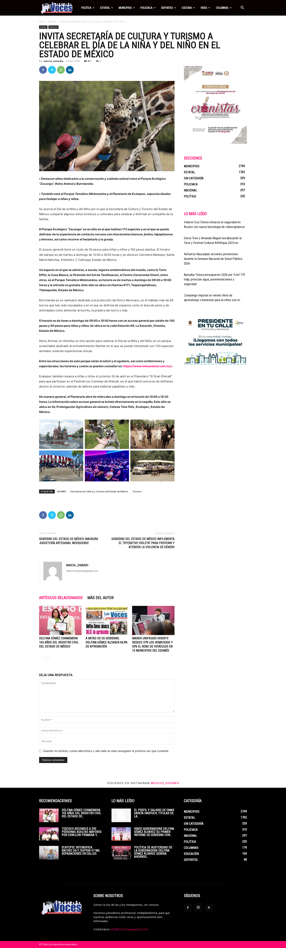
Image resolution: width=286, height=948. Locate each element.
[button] (242, 8)
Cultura (187, 7)
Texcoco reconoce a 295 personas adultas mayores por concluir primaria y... (82, 832)
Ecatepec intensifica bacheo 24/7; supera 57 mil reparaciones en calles (81, 850)
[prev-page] (41, 658)
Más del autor (100, 597)
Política (86, 7)
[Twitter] (52, 70)
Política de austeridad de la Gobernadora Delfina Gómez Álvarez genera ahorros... (153, 852)
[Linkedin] (70, 70)
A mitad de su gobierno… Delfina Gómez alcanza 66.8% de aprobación (106, 642)
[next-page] (47, 658)
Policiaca (146, 7)
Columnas (222, 7)
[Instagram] (198, 907)
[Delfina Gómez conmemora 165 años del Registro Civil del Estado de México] (60, 620)
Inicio (42, 21)
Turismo (136, 491)
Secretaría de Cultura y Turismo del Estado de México (99, 491)
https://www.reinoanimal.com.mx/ (147, 366)
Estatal (105, 7)
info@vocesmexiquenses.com (129, 929)
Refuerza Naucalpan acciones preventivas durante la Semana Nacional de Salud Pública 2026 (213, 258)
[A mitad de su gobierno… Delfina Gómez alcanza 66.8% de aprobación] (107, 620)
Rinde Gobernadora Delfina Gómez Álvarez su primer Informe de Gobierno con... (154, 832)
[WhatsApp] (61, 70)
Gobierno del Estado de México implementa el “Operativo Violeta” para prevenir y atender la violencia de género (143, 543)
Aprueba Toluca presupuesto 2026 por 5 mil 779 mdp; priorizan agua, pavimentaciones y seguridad (214, 279)
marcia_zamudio (53, 61)
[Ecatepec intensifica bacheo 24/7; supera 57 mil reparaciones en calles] (49, 853)
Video (204, 7)
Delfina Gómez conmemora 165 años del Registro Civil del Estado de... (81, 813)
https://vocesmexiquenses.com (82, 571)
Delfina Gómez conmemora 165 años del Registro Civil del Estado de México (59, 642)
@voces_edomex (165, 783)
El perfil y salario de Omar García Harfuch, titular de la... (154, 813)
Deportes (167, 7)
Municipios (125, 7)
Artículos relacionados (61, 597)
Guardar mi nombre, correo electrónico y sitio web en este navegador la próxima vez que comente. (106, 751)
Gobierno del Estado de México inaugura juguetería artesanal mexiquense (68, 541)
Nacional (53, 27)
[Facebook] (43, 70)
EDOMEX (61, 491)
